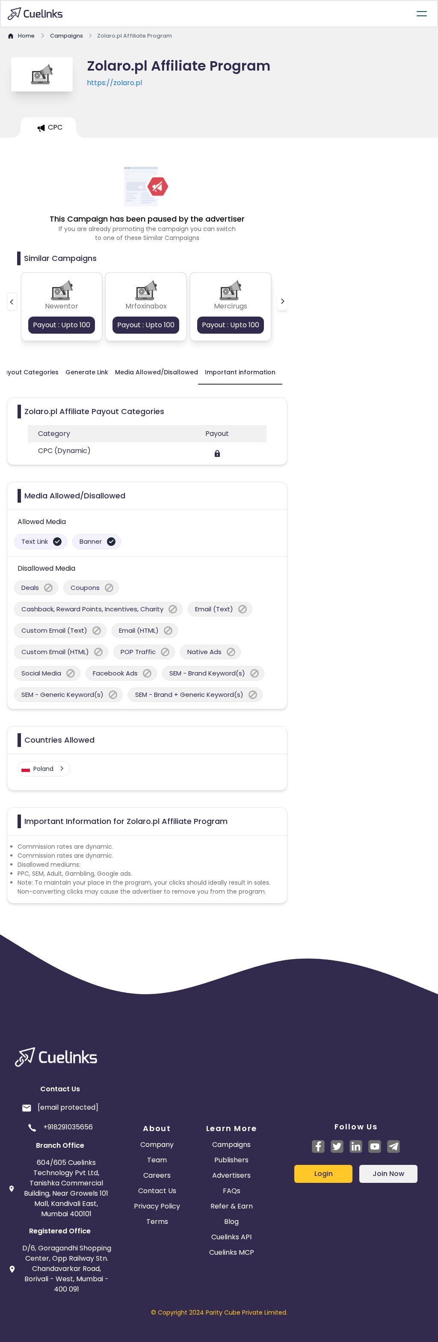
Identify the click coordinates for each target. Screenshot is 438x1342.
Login (323, 1174)
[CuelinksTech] (393, 1146)
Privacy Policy (157, 1206)
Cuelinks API (231, 1237)
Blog (231, 1221)
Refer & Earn (231, 1206)
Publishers (231, 1160)
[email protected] (68, 1107)
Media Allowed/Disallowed (156, 372)
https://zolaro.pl (114, 83)
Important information (240, 372)
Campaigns (231, 1144)
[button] (12, 302)
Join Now (388, 1174)
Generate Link (86, 372)
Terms (157, 1221)
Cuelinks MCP (231, 1252)
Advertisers (231, 1175)
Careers (157, 1175)
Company (157, 1144)
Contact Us (157, 1191)
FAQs (231, 1191)
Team (157, 1160)
